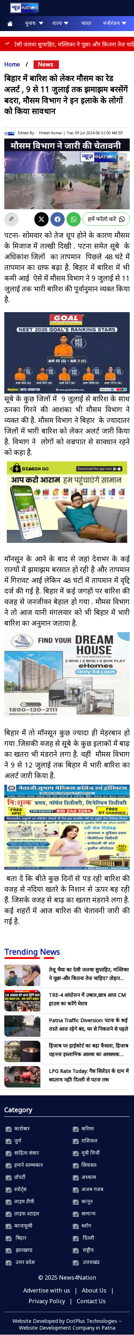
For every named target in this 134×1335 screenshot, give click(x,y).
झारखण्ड (22, 1249)
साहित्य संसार (25, 1152)
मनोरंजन (112, 23)
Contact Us (91, 1301)
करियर (86, 1128)
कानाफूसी (22, 1225)
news (45, 64)
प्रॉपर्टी (18, 1177)
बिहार (18, 1237)
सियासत (87, 1164)
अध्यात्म (87, 1177)
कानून (86, 1201)
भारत (86, 23)
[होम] (20, 9)
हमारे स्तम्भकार (27, 1164)
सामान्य (87, 1213)
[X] (41, 219)
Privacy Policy (47, 1301)
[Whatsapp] (73, 219)
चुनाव (31, 23)
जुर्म (16, 1140)
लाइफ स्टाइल (25, 1213)
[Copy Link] (11, 219)
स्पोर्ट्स (18, 1189)
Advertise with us (46, 1290)
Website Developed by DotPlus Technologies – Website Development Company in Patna (67, 1324)
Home (12, 64)
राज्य (58, 23)
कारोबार (20, 1128)
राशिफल (88, 1140)
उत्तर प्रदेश (23, 1262)
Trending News (32, 951)
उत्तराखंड (89, 1262)
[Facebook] (57, 219)
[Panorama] (67, 674)
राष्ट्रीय (86, 1249)
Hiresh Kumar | (52, 132)
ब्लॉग (85, 1225)
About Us (94, 1290)
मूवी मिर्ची (89, 1152)
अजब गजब (91, 1189)
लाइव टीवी (22, 1201)
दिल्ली (86, 1237)
